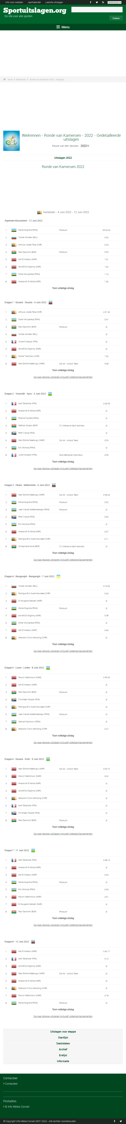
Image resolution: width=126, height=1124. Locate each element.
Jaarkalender (34, 2)
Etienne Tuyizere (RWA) (28, 418)
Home (10, 79)
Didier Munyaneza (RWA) (29, 274)
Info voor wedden (14, 2)
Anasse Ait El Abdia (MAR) (29, 281)
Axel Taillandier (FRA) (27, 403)
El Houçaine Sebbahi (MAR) (30, 600)
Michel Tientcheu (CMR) (28, 356)
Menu (65, 27)
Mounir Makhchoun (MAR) (29, 677)
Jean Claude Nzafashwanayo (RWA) (34, 509)
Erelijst (63, 1055)
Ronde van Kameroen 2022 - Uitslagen (47, 79)
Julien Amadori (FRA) (27, 454)
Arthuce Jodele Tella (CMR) (30, 244)
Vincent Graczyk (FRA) (28, 341)
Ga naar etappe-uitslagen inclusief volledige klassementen (63, 377)
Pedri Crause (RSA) (26, 432)
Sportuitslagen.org (15, 10)
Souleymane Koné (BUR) (29, 546)
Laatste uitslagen (54, 2)
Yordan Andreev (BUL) (28, 237)
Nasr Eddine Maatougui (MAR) (31, 363)
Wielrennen (21, 79)
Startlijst (63, 1037)
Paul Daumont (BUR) (27, 252)
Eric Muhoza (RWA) (26, 447)
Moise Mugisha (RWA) (28, 230)
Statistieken (63, 1043)
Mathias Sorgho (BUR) (28, 425)
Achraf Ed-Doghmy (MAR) (29, 266)
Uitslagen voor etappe (63, 1031)
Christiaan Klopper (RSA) (29, 699)
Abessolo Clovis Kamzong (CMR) (32, 637)
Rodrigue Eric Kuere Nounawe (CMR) (34, 538)
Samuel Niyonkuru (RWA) (29, 721)
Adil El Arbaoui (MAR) (27, 259)
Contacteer (11, 1083)
